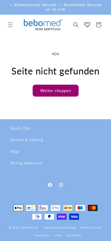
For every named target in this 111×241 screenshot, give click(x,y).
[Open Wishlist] (87, 25)
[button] (10, 25)
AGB (58, 235)
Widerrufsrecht (91, 227)
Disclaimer (73, 235)
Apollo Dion (20, 128)
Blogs (15, 151)
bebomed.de (29, 227)
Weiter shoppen (55, 90)
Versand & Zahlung (26, 140)
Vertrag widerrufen (26, 163)
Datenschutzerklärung (59, 227)
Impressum (42, 235)
